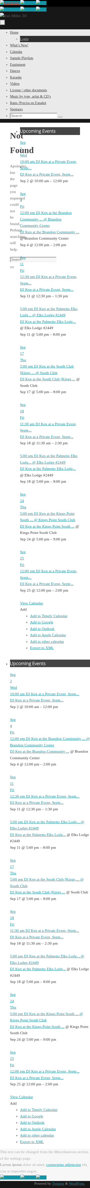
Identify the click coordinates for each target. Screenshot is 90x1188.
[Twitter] (28, 3)
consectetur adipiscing (63, 1165)
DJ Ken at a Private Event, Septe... (47, 174)
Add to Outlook (42, 629)
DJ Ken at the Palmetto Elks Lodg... (48, 322)
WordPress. (77, 1183)
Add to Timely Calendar (49, 616)
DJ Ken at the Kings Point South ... (47, 526)
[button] (23, 609)
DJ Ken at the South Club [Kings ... (47, 379)
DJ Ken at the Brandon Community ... (49, 232)
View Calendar (31, 603)
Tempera (58, 1183)
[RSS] (41, 3)
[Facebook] (10, 3)
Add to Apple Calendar (48, 635)
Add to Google (41, 622)
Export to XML (42, 648)
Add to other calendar (47, 642)
